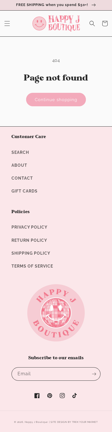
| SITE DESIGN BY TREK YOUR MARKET (73, 422)
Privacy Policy (29, 227)
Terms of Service (32, 266)
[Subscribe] (94, 374)
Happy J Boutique (36, 422)
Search (20, 152)
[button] (7, 23)
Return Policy (29, 240)
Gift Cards (24, 191)
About (19, 165)
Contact (22, 178)
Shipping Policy (30, 253)
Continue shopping (56, 99)
